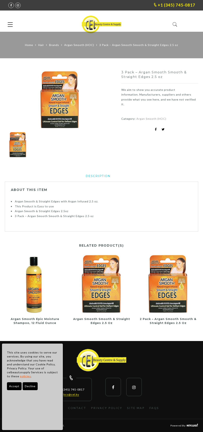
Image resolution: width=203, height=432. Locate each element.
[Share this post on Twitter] (163, 129)
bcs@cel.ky (71, 394)
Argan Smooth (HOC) (79, 45)
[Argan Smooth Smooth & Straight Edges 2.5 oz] (101, 284)
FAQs (154, 408)
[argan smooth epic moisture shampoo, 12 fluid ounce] (35, 284)
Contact (77, 408)
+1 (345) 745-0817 (176, 5)
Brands (54, 45)
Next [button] (103, 100)
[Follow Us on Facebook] (113, 387)
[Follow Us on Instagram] (134, 387)
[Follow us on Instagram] (18, 5)
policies (25, 376)
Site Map (136, 408)
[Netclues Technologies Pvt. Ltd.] (192, 425)
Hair (41, 45)
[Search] (175, 24)
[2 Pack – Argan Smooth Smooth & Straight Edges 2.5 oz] (168, 284)
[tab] (98, 176)
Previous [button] (14, 100)
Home (29, 45)
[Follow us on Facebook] (11, 5)
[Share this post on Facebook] (156, 129)
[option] (60, 100)
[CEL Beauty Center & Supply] (101, 360)
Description (98, 176)
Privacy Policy (106, 408)
